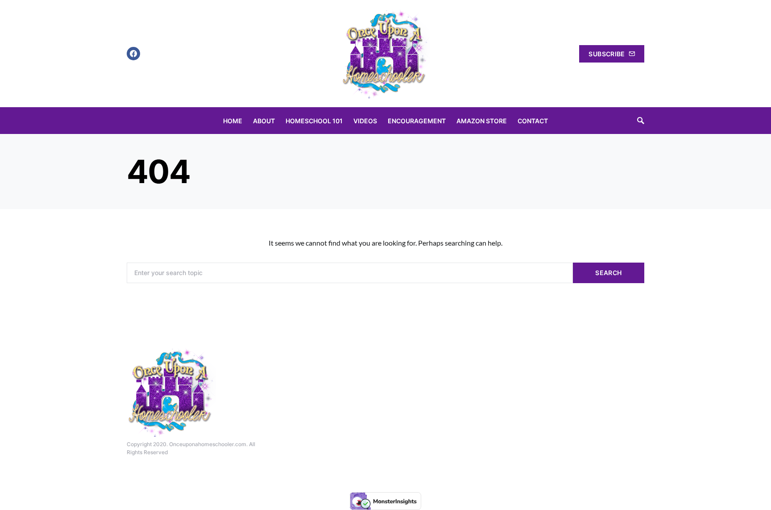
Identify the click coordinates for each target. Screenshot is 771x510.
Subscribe (607, 54)
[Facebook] (133, 53)
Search (608, 272)
